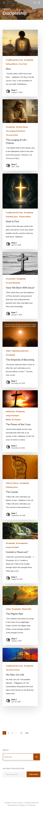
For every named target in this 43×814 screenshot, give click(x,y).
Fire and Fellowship (13, 283)
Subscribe (33, 774)
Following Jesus (12, 217)
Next (26, 733)
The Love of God (12, 135)
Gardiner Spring (22, 127)
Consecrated (10, 279)
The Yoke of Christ (12, 670)
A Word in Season (12, 483)
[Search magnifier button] (36, 757)
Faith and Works (12, 64)
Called (8, 351)
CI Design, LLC (23, 805)
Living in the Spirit (12, 415)
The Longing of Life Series (15, 131)
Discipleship (28, 60)
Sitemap (32, 805)
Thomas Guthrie (25, 217)
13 (21, 733)
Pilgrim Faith (26, 609)
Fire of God (23, 64)
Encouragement (22, 543)
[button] (39, 3)
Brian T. (14, 90)
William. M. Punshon (13, 420)
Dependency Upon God (20, 351)
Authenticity (10, 411)
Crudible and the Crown (14, 60)
